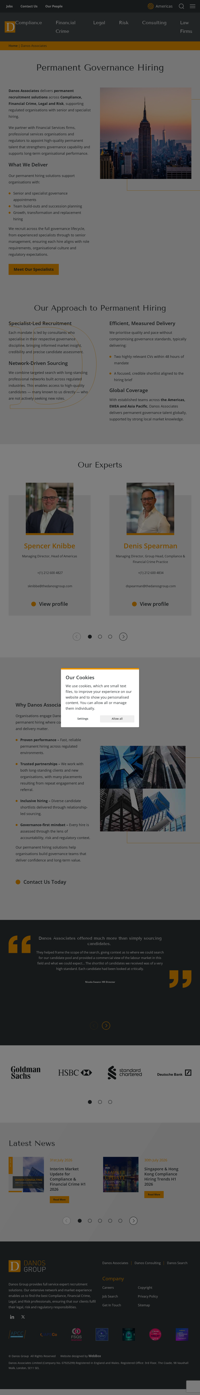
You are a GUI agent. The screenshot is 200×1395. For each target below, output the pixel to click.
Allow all (117, 719)
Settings (82, 719)
